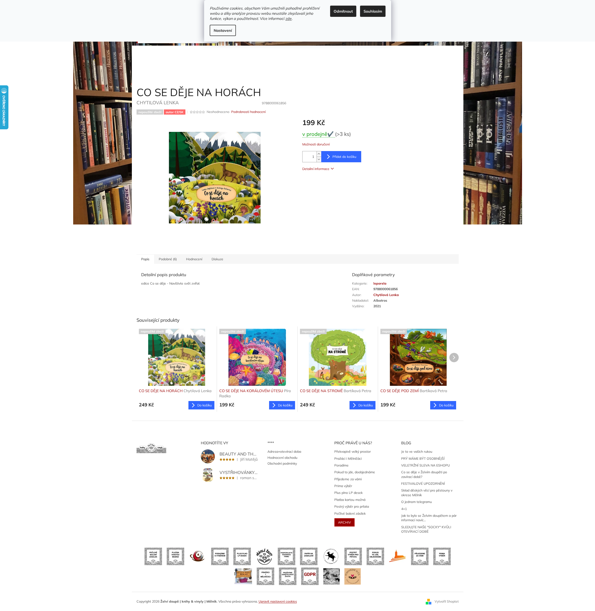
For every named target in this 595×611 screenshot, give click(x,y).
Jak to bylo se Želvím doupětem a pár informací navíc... (429, 517)
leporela (379, 283)
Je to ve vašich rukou (416, 451)
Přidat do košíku (344, 157)
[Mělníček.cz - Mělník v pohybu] (397, 556)
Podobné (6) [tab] (168, 259)
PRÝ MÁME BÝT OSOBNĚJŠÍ (423, 458)
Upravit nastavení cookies (278, 601)
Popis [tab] (145, 259)
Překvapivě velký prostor (352, 451)
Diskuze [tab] (217, 259)
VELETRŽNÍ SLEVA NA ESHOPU (425, 465)
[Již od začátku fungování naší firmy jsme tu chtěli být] (265, 576)
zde (288, 18)
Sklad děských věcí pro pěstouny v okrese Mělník (426, 492)
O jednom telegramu (416, 502)
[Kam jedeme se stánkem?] (331, 576)
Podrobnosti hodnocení (248, 112)
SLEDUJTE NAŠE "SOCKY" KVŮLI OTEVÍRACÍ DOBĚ (426, 529)
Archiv (344, 522)
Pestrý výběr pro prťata (351, 506)
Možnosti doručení (316, 144)
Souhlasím (373, 11)
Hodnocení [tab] (194, 259)
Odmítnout (343, 11)
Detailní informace (315, 169)
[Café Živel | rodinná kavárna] (197, 556)
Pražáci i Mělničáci (348, 458)
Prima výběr (343, 486)
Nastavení (223, 30)
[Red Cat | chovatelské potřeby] (243, 576)
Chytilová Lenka (386, 295)
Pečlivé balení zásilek (350, 513)
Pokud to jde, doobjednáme (354, 472)
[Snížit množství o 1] (319, 159)
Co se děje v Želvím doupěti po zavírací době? (424, 474)
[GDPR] (310, 576)
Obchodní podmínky (282, 463)
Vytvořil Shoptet (447, 601)
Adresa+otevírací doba (284, 451)
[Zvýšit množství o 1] (319, 154)
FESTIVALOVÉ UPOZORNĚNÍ (423, 483)
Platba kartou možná (349, 500)
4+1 (404, 509)
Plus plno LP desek (348, 493)
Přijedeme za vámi (348, 479)
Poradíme (341, 465)
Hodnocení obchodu (282, 458)
